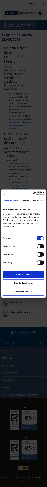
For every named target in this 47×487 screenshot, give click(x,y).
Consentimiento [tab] (10, 200)
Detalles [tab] (25, 200)
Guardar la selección (23, 283)
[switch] (40, 246)
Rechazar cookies (23, 292)
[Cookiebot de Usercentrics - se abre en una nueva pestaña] (33, 193)
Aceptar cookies (23, 274)
